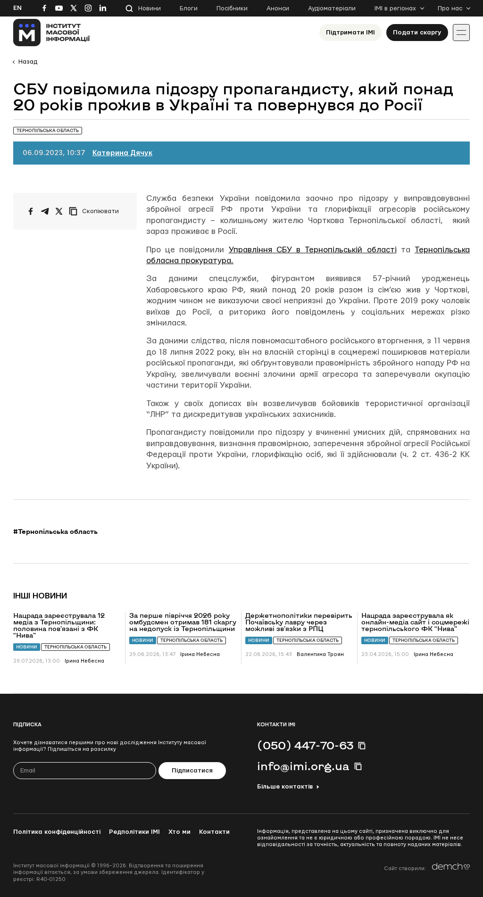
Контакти (214, 832)
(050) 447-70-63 (305, 745)
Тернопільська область (75, 646)
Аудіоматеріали (332, 8)
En (17, 8)
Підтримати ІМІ (350, 32)
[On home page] (51, 32)
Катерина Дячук (122, 153)
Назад (27, 61)
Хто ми (179, 832)
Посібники (232, 8)
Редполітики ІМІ (134, 832)
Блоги (189, 8)
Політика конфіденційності (56, 832)
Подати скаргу (417, 32)
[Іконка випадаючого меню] (461, 32)
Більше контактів (285, 786)
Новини (149, 8)
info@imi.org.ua (303, 766)
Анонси (277, 8)
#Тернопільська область (55, 531)
